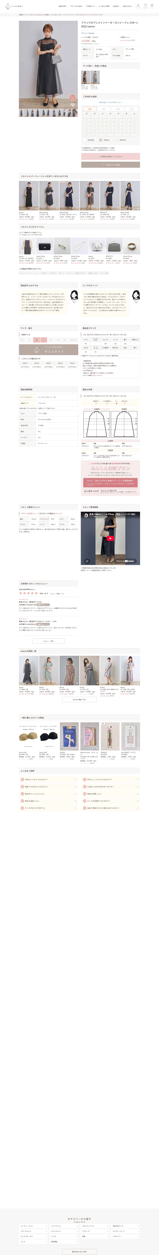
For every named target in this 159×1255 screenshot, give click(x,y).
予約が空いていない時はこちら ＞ (110, 102)
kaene (91, 33)
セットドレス (55, 1231)
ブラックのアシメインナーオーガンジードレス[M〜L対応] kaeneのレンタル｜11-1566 (13, 6)
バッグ (53, 1236)
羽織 (83, 1236)
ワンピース (86, 1231)
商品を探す (62, 6)
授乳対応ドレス (118, 1226)
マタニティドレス (88, 1226)
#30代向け (53, 273)
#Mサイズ (61, 273)
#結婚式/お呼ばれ (80, 273)
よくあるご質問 (104, 6)
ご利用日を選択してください (110, 156)
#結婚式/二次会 (92, 273)
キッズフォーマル (27, 1236)
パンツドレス (56, 1226)
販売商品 (54, 1242)
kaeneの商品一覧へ (79, 699)
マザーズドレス (26, 1231)
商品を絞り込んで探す (79, 1252)
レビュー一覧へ (48, 641)
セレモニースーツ (119, 1231)
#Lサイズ (69, 273)
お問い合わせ (127, 6)
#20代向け (44, 273)
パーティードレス (27, 1226)
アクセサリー (117, 1236)
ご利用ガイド (90, 6)
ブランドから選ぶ (76, 6)
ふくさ (23, 1242)
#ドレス (22, 273)
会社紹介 (116, 6)
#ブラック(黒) (104, 273)
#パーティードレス (32, 273)
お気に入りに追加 (113, 164)
